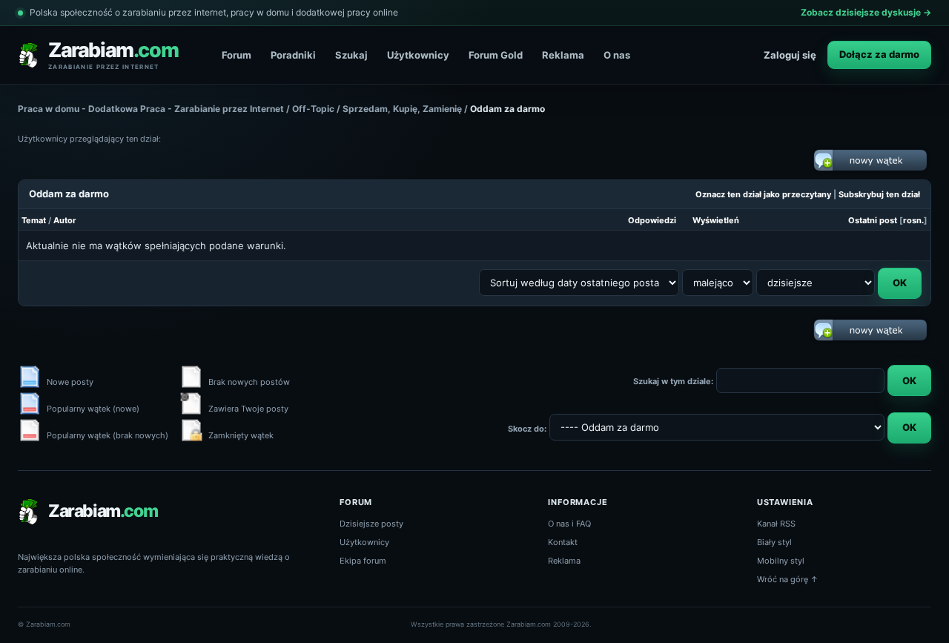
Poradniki (293, 55)
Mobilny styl (780, 560)
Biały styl (774, 542)
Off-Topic (313, 108)
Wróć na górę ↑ (788, 579)
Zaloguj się (790, 55)
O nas (617, 55)
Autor (64, 220)
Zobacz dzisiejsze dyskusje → (866, 12)
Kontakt (563, 542)
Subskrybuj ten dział (879, 194)
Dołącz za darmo (879, 54)
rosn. (913, 220)
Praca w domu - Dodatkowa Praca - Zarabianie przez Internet (151, 108)
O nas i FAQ (569, 523)
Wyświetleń (715, 220)
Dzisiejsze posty (371, 523)
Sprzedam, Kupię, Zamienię (402, 108)
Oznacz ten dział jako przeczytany (763, 194)
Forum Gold (496, 55)
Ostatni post (872, 220)
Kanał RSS (776, 523)
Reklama (563, 55)
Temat (34, 220)
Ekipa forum (363, 560)
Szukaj (351, 55)
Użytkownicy (418, 55)
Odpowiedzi (652, 220)
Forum (236, 55)
